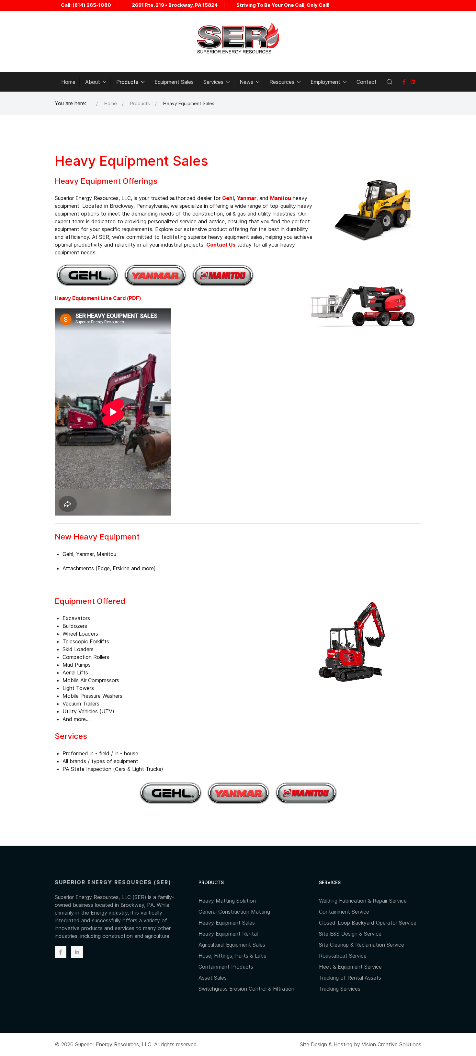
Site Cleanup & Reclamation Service (361, 944)
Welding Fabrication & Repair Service (363, 900)
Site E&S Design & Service (350, 933)
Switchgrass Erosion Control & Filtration (246, 988)
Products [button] (127, 82)
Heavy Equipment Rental (228, 933)
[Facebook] (404, 82)
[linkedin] (413, 82)
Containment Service (344, 911)
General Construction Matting (234, 911)
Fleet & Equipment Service (350, 966)
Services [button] (213, 82)
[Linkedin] (77, 952)
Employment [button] (325, 82)
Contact (367, 82)
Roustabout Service (343, 955)
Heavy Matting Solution (227, 900)
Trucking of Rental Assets (350, 977)
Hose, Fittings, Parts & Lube (232, 955)
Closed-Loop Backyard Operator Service (367, 922)
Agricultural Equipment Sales (231, 944)
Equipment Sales (174, 82)
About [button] (92, 82)
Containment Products (225, 966)
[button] (389, 82)
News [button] (246, 82)
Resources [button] (281, 82)
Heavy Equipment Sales (226, 922)
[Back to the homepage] (238, 38)
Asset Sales (212, 977)
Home (68, 82)
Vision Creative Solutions (391, 1044)
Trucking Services (339, 988)
